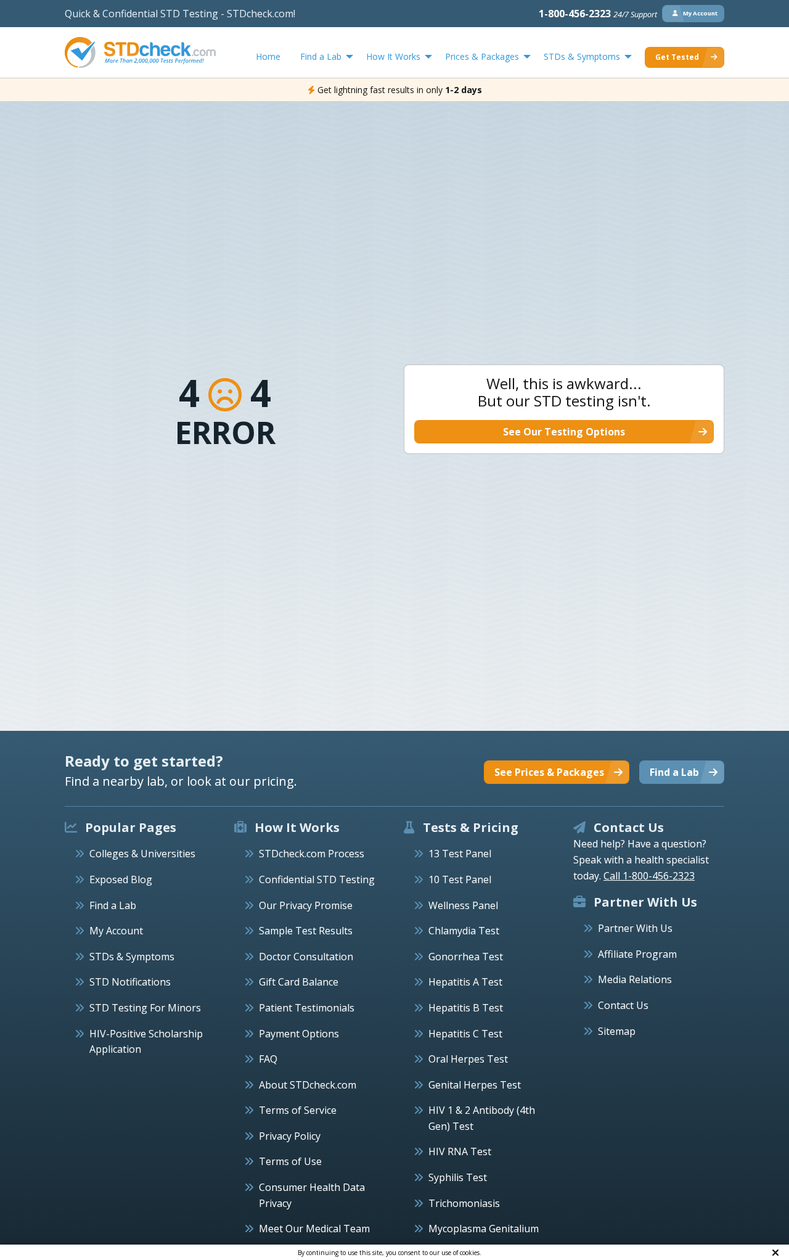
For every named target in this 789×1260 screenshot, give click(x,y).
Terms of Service (298, 1110)
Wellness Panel (463, 905)
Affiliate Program (637, 954)
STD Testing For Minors (145, 1008)
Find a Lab (112, 905)
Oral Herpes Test (468, 1059)
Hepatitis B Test (465, 1008)
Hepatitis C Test (465, 1033)
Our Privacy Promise (306, 905)
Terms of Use (290, 1161)
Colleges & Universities (142, 853)
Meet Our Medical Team (314, 1228)
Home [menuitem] (268, 56)
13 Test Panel (459, 853)
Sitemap (617, 1031)
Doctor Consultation (306, 956)
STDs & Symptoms (131, 956)
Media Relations (635, 979)
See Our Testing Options (564, 432)
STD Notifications (130, 982)
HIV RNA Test (459, 1151)
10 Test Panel (459, 879)
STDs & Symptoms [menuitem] (582, 56)
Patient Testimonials (306, 1008)
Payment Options (299, 1033)
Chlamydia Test (463, 930)
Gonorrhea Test (465, 956)
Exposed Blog (120, 879)
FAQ (268, 1059)
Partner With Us (635, 928)
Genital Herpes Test (474, 1085)
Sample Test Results (306, 930)
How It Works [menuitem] (393, 56)
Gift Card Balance (298, 982)
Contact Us (623, 1005)
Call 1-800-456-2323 (649, 876)
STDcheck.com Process (311, 853)
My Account (116, 930)
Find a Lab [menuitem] (320, 56)
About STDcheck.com (307, 1085)
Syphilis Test (457, 1177)
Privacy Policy (290, 1136)
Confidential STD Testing (317, 879)
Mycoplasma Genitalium (483, 1228)
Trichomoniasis (464, 1203)
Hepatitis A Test (465, 982)
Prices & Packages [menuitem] (482, 56)
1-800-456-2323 (598, 13)
